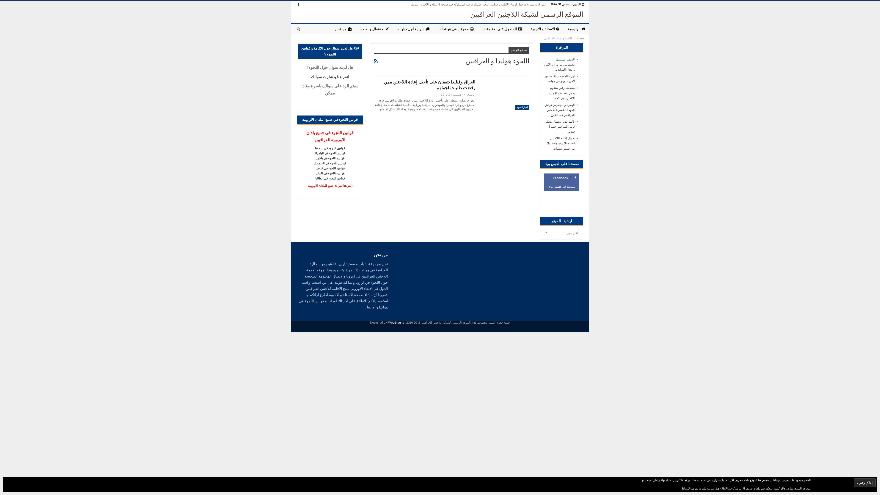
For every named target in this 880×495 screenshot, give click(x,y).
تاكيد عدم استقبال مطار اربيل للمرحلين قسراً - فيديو (560, 126)
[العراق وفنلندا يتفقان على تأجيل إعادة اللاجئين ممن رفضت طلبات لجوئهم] (505, 94)
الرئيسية (574, 29)
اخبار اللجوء (522, 107)
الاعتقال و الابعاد (372, 29)
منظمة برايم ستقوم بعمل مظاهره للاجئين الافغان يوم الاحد (561, 93)
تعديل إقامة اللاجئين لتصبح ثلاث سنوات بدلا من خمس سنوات (561, 143)
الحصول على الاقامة (501, 29)
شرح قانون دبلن (412, 29)
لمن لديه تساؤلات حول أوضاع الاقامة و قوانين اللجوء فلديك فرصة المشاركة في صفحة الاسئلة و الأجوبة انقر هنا (478, 4)
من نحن (340, 29)
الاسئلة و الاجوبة (543, 29)
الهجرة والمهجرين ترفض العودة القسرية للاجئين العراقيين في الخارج (559, 110)
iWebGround (396, 322)
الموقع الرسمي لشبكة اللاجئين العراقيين (526, 14)
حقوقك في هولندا (455, 29)
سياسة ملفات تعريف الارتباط (698, 488)
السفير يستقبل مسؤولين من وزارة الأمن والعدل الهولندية (559, 64)
